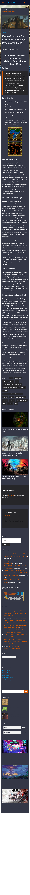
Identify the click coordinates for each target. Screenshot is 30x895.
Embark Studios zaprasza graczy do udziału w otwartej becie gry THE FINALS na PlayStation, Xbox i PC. (15, 573)
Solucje (4, 32)
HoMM (5, 391)
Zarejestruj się (6, 670)
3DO (11, 378)
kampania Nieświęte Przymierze (12, 394)
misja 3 (5, 400)
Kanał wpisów (6, 675)
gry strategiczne (8, 384)
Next (6, 524)
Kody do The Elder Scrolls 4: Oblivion (14, 521)
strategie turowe (22, 400)
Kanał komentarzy (7, 677)
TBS (4, 403)
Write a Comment (6, 49)
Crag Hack (18, 378)
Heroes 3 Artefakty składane (17, 714)
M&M (11, 397)
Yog (16, 403)
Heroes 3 (18, 384)
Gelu (11, 381)
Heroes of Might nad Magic (10, 387)
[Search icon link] (28, 2)
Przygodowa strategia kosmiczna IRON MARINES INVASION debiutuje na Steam (15, 759)
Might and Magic (20, 397)
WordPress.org (6, 680)
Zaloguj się (5, 673)
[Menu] (24, 2)
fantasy (5, 381)
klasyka (5, 397)
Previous (9, 515)
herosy (23, 387)
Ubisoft (10, 403)
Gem (17, 381)
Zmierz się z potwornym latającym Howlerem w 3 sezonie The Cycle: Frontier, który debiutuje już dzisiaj (15, 620)
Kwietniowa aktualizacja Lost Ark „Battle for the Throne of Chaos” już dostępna (14, 630)
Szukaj (26, 691)
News (15, 755)
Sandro (12, 400)
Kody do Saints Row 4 (10, 512)
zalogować (11, 495)
